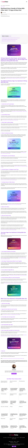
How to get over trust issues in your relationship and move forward (11, 314)
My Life (18, 437)
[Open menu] (26, 1)
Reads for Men (14, 438)
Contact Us (18, 441)
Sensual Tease (14, 437)
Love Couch (5, 437)
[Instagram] (15, 446)
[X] (14, 446)
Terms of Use (16, 442)
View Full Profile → (14, 373)
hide (10, 36)
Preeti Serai (4, 12)
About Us (15, 441)
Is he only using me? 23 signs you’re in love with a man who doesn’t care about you (13, 358)
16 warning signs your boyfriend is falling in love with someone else (17, 275)
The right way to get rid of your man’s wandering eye (14, 204)
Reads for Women (22, 437)
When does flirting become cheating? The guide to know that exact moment (15, 78)
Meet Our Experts (11, 441)
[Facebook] (12, 446)
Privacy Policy (12, 442)
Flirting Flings (9, 437)
